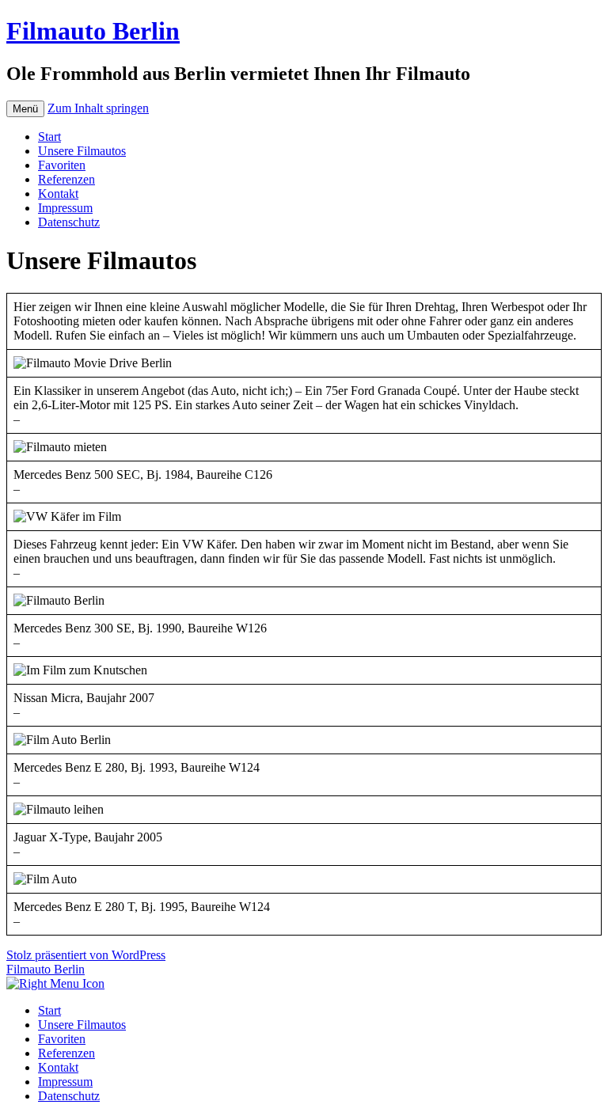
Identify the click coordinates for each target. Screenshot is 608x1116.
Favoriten (62, 165)
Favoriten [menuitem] (62, 1039)
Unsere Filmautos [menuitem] (82, 1024)
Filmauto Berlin (93, 31)
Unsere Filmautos (82, 151)
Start (49, 136)
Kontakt (58, 193)
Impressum (65, 207)
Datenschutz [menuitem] (69, 1096)
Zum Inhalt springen (98, 108)
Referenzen (66, 179)
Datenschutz (69, 222)
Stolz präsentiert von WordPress (85, 955)
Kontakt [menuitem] (58, 1067)
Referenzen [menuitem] (66, 1053)
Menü (25, 109)
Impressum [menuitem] (65, 1081)
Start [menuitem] (49, 1010)
